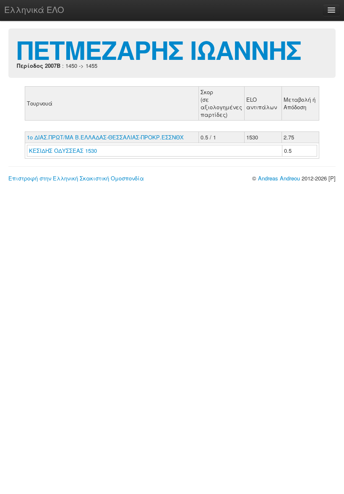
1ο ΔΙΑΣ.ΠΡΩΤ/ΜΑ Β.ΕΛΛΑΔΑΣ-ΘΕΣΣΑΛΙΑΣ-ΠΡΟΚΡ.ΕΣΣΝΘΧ (105, 137)
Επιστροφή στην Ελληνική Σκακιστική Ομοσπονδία (76, 178)
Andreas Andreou (279, 178)
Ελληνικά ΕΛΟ (34, 9)
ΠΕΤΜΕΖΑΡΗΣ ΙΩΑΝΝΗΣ (159, 49)
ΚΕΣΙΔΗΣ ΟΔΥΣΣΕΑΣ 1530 (63, 150)
